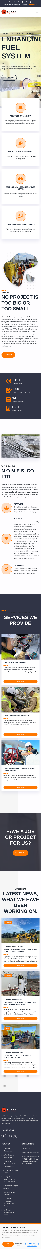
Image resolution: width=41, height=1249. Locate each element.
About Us (8, 355)
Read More (20, 681)
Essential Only (18, 1244)
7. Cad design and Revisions (9, 1193)
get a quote (20, 853)
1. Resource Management (15, 662)
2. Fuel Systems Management (16, 715)
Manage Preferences (32, 1244)
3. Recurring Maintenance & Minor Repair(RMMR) (10, 1164)
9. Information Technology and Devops (8, 1212)
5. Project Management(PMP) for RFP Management (10, 1179)
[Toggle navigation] (37, 12)
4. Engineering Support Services (10, 1171)
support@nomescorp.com (12, 4)
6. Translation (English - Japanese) (11, 1187)
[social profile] (22, 2)
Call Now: (29, 4)
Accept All (8, 1244)
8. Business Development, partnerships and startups (8, 1202)
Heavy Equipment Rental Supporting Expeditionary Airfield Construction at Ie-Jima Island (20, 952)
